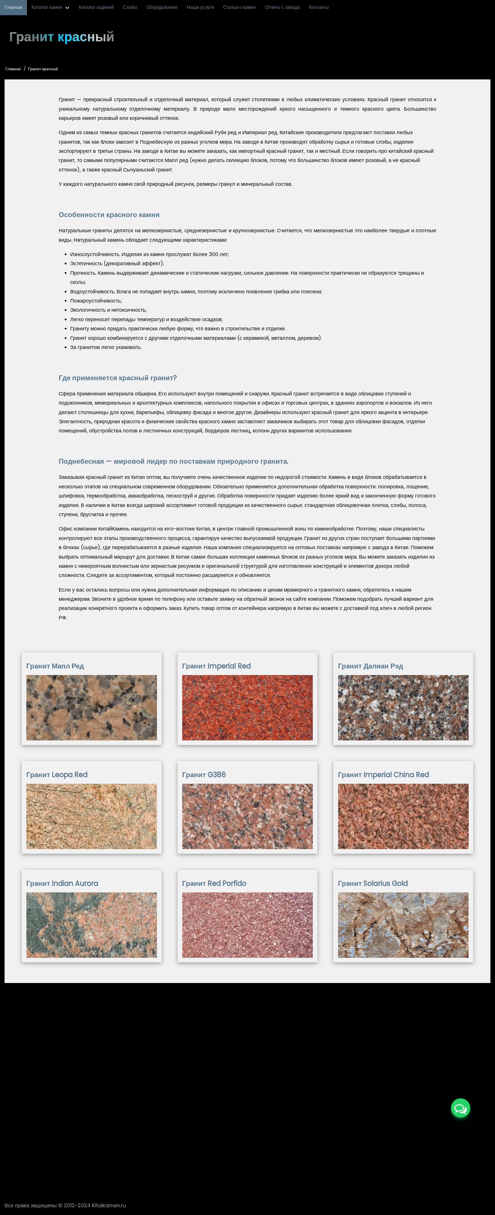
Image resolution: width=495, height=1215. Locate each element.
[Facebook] (221, 1131)
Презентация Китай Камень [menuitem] (144, 1151)
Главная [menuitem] (13, 7)
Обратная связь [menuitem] (285, 1151)
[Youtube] (256, 1131)
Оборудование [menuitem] (162, 7)
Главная (13, 69)
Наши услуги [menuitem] (200, 7)
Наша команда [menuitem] (241, 1151)
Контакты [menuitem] (319, 7)
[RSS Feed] (274, 1131)
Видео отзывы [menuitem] (199, 1151)
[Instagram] (239, 1131)
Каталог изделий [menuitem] (96, 7)
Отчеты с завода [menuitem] (282, 7)
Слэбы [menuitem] (130, 7)
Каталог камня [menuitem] (47, 7)
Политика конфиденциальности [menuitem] (346, 1151)
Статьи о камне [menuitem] (239, 7)
